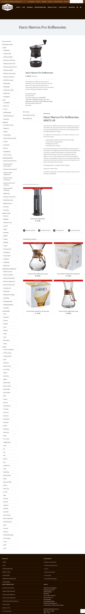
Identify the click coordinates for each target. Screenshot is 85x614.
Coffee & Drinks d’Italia (8, 588)
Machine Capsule (8, 271)
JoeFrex (5, 459)
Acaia (5, 314)
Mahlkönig (6, 472)
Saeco (5, 525)
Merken (5, 347)
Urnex (5, 541)
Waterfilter (6, 308)
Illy (4, 449)
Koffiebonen (7, 50)
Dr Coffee (6, 409)
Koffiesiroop (7, 93)
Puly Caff (6, 502)
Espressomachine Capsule (10, 169)
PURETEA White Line (9, 116)
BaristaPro (6, 376)
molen (28, 103)
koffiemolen (46, 101)
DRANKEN (5, 122)
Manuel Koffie (7, 475)
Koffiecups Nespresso (9, 77)
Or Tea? (5, 109)
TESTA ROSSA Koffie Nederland (10, 601)
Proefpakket (7, 96)
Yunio (5, 548)
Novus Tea (6, 106)
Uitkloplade (6, 262)
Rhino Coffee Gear (8, 518)
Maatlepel (6, 232)
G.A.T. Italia (6, 439)
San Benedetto (7, 135)
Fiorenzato (6, 432)
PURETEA (6, 508)
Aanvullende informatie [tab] (29, 115)
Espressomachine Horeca (10, 160)
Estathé (5, 131)
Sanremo (6, 528)
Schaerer (6, 531)
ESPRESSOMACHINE (8, 158)
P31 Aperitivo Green (9, 125)
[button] (80, 7)
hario (45, 99)
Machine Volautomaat (9, 285)
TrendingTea (7, 102)
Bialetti (5, 379)
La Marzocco (7, 465)
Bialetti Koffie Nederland (9, 591)
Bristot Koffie (7, 392)
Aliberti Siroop (7, 366)
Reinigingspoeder (8, 301)
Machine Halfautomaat (9, 281)
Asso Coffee (6, 369)
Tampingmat (7, 252)
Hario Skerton (35, 101)
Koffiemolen (7, 193)
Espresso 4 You (6, 608)
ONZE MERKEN (6, 582)
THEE (4, 100)
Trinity (5, 343)
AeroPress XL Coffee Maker (37, 218)
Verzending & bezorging (50, 578)
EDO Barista (7, 419)
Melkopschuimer (8, 203)
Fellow (5, 333)
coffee (29, 99)
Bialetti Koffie (7, 382)
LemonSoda (7, 145)
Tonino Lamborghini (9, 349)
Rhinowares (6, 340)
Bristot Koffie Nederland (9, 594)
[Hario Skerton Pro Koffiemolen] (37, 53)
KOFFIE (4, 47)
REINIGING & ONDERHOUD (9, 269)
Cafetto (5, 399)
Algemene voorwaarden (50, 562)
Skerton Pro (38, 103)
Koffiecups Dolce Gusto (9, 63)
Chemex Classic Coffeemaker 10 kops (38, 274)
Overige (5, 239)
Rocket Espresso (8, 521)
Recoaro (6, 148)
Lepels (5, 229)
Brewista (6, 323)
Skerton (33, 103)
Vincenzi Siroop (7, 155)
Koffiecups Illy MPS (8, 70)
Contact (46, 569)
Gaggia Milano (7, 442)
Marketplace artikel (7, 44)
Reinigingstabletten (8, 304)
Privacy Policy (47, 575)
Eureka (5, 425)
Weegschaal (7, 265)
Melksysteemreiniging (9, 294)
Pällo (5, 495)
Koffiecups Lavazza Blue (10, 73)
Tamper (6, 245)
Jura (5, 462)
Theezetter (6, 119)
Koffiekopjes (7, 87)
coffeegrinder (35, 99)
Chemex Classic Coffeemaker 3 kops (68, 311)
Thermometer (7, 255)
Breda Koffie (7, 389)
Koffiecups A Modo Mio (9, 60)
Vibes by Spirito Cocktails (10, 138)
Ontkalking (6, 298)
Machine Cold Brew (8, 275)
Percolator (6, 207)
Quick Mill (6, 512)
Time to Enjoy (7, 538)
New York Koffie (7, 482)
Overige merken (8, 356)
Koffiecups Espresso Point (10, 67)
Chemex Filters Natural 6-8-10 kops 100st (37, 311)
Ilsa (4, 452)
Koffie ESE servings (8, 80)
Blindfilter (6, 219)
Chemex (6, 320)
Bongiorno (6, 128)
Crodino (6, 141)
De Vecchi (6, 412)
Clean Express (7, 406)
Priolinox (6, 498)
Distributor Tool (8, 222)
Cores (5, 327)
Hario (33, 97)
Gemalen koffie (7, 53)
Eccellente (6, 416)
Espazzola (6, 422)
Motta (5, 478)
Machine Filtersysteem (9, 278)
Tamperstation (7, 249)
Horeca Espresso (7, 611)
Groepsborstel (7, 288)
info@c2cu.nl (50, 597)
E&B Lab (6, 330)
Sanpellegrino (7, 151)
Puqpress (6, 216)
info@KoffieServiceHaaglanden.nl (15, 1)
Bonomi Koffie (7, 386)
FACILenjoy (6, 429)
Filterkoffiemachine (8, 200)
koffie (41, 101)
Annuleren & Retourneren (50, 565)
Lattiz (5, 468)
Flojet (5, 435)
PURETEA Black (7, 112)
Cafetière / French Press (10, 197)
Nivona (5, 485)
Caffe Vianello (6, 604)
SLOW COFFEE (42, 97)
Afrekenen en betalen (49, 572)
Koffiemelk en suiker (9, 90)
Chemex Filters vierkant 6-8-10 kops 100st (68, 274)
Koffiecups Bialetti (8, 57)
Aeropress (6, 317)
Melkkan (6, 236)
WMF (5, 545)
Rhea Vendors (7, 515)
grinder (41, 99)
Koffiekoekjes (7, 83)
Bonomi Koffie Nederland (9, 598)
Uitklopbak (6, 259)
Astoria (5, 372)
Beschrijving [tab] (26, 112)
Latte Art (6, 226)
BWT (5, 396)
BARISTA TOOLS (6, 213)
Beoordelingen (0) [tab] (27, 118)
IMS (4, 455)
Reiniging (6, 242)
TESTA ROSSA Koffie (8, 535)
